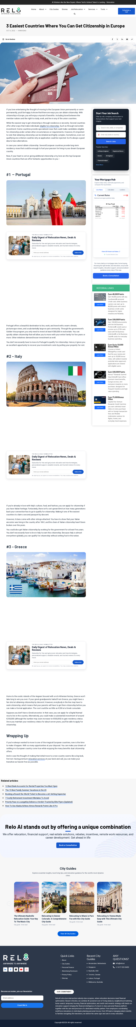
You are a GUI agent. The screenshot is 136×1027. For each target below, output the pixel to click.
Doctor (100, 156)
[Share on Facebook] (112, 39)
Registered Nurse (118, 151)
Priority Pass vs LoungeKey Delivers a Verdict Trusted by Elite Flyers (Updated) (39, 802)
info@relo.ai (120, 963)
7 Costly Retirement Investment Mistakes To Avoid (27, 798)
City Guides (54, 9)
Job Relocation (77, 9)
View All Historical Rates (110, 251)
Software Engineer (103, 151)
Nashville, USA (93, 971)
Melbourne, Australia (96, 982)
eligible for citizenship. (49, 126)
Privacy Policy (67, 975)
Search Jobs (111, 141)
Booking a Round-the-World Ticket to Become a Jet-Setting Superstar (35, 794)
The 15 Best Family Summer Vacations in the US (25, 790)
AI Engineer (109, 156)
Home (33, 9)
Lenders (122, 190)
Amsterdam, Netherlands (97, 963)
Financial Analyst (103, 160)
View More (99, 165)
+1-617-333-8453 (122, 967)
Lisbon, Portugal (94, 978)
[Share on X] (117, 39)
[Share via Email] (127, 39)
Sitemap (65, 978)
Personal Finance (68, 967)
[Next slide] (127, 903)
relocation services (36, 759)
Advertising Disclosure (69, 971)
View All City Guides (68, 934)
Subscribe (78, 252)
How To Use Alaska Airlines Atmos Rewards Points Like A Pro (31, 806)
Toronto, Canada (94, 975)
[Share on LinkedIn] (122, 39)
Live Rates (99, 190)
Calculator (111, 190)
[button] (43, 9)
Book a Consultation (111, 276)
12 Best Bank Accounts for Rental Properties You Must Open (31, 786)
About (41, 9)
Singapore (92, 967)
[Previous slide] (9, 903)
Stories (65, 9)
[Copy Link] (132, 39)
